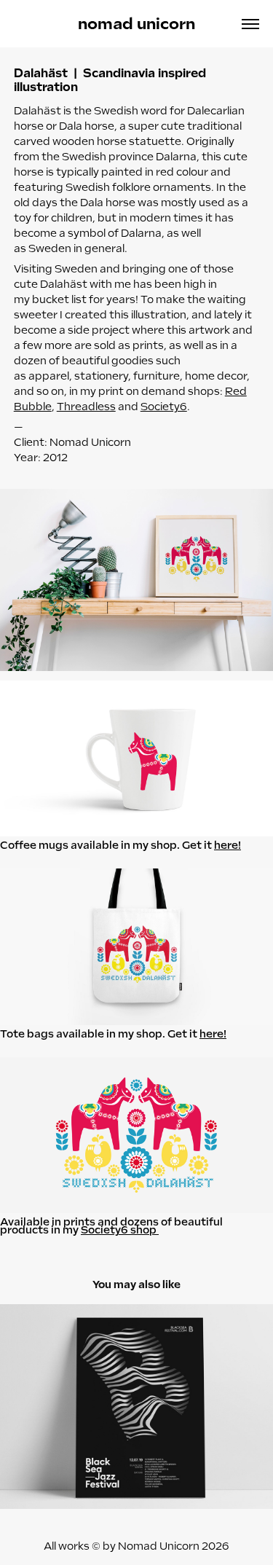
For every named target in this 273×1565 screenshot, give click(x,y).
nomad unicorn (136, 24)
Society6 (164, 406)
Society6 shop (120, 1230)
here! (227, 845)
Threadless (86, 406)
